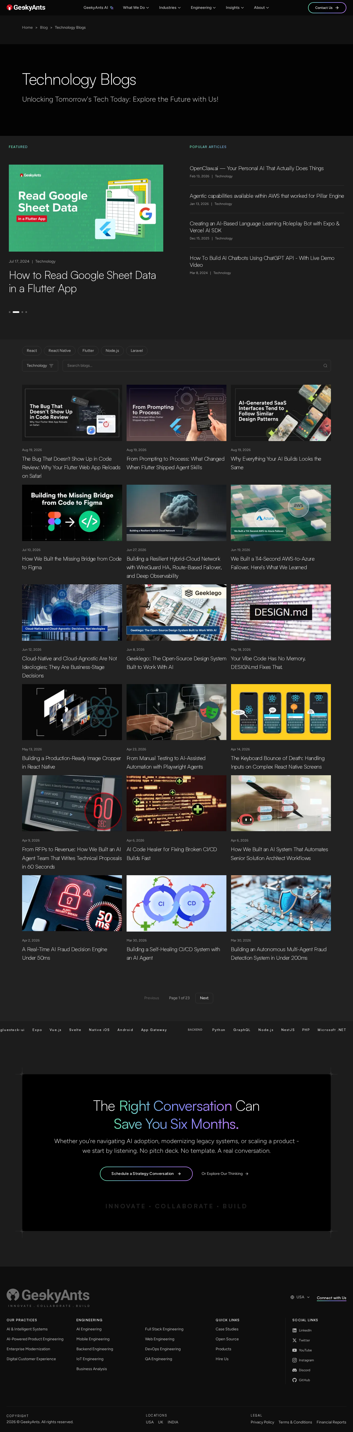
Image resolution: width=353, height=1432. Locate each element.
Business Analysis (91, 1369)
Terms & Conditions (295, 1422)
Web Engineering (159, 1339)
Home (27, 27)
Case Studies (227, 1329)
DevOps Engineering (163, 1349)
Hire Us (222, 1359)
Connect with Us (331, 1297)
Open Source (227, 1339)
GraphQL (185, 1030)
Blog (44, 27)
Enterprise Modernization (28, 1349)
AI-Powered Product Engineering (35, 1339)
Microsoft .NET (275, 1030)
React (32, 350)
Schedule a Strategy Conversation (142, 1173)
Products (223, 1349)
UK (160, 1422)
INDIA (173, 1422)
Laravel (137, 350)
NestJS (231, 1030)
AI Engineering (88, 1329)
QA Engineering (158, 1359)
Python (162, 1030)
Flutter (88, 350)
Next (204, 998)
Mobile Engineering (92, 1339)
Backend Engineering (94, 1349)
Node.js (112, 350)
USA (300, 1297)
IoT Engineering (89, 1359)
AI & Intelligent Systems (27, 1329)
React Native (60, 350)
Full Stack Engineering (164, 1329)
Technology (37, 365)
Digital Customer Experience (31, 1359)
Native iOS (42, 1030)
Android (69, 1030)
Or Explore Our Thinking (222, 1173)
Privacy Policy (262, 1422)
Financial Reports (331, 1422)
